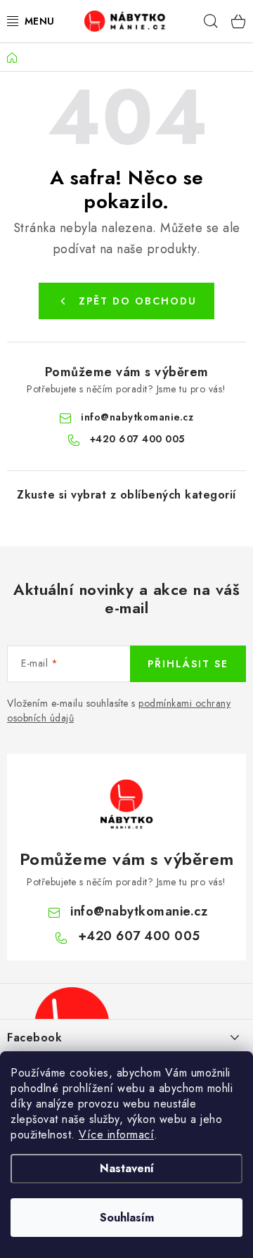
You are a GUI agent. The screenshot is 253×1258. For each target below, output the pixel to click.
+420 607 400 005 (137, 439)
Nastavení (127, 1168)
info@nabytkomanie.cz (137, 417)
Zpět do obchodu (138, 301)
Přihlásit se (188, 664)
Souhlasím (127, 1217)
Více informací (116, 1135)
